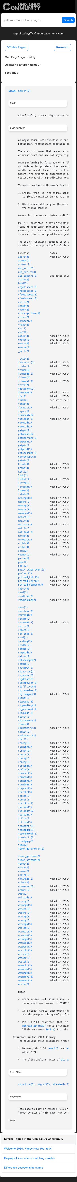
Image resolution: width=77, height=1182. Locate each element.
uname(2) (23, 871)
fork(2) (23, 400)
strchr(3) (24, 754)
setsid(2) (24, 656)
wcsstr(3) (24, 958)
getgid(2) (24, 430)
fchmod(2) (24, 370)
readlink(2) (25, 596)
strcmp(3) (24, 758)
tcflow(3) (24, 818)
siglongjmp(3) (27, 694)
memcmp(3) (24, 505)
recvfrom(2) (25, 611)
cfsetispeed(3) (28, 294)
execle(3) (24, 339)
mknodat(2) (25, 539)
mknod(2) (23, 536)
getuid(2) (24, 460)
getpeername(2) (28, 438)
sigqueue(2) (25, 713)
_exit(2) (23, 351)
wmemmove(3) (25, 976)
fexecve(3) (25, 392)
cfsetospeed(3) (28, 298)
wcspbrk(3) (25, 946)
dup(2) (22, 328)
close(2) (23, 317)
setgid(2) (24, 648)
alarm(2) (23, 279)
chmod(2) (23, 306)
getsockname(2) (28, 453)
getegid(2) (25, 422)
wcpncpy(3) (25, 905)
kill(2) (23, 471)
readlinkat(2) (27, 600)
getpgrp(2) (25, 441)
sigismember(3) (28, 690)
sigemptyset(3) (28, 683)
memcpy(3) (24, 509)
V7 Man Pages (16, 47)
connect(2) (25, 321)
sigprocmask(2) (28, 709)
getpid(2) (24, 445)
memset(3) (24, 517)
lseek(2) (23, 490)
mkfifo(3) (24, 528)
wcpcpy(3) (24, 901)
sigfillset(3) (27, 686)
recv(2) (23, 607)
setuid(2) (24, 664)
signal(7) (44, 1084)
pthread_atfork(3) (34, 1025)
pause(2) (23, 558)
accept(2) (24, 260)
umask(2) (23, 867)
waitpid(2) (25, 897)
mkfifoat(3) (25, 532)
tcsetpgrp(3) (26, 841)
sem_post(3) (25, 633)
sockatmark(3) (27, 728)
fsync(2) (23, 411)
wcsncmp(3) (25, 935)
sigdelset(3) (26, 679)
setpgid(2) (25, 652)
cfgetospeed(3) (28, 291)
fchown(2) (24, 377)
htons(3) (23, 468)
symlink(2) (25, 807)
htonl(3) (23, 464)
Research (62, 47)
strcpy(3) (24, 762)
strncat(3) (25, 773)
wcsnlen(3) (25, 943)
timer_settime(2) (29, 860)
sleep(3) (23, 724)
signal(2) (24, 698)
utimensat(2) (26, 886)
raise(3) (23, 588)
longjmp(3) (25, 486)
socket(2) (24, 731)
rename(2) (24, 618)
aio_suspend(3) (28, 275)
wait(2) (23, 893)
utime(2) (23, 882)
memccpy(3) (25, 498)
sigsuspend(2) (27, 720)
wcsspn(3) (24, 954)
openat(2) (24, 554)
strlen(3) (24, 769)
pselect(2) (25, 573)
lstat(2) (23, 494)
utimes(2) (24, 890)
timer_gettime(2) (29, 856)
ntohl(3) (23, 543)
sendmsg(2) (25, 641)
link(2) (23, 475)
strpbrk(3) (25, 788)
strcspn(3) (25, 765)
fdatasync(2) (26, 388)
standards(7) (61, 1084)
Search (68, 20)
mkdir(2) (23, 520)
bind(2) (23, 283)
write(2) (23, 984)
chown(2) (23, 309)
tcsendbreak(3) (28, 833)
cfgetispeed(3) (28, 287)
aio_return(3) (27, 272)
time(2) (23, 845)
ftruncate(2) (26, 415)
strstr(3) (24, 799)
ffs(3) (22, 396)
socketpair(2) (27, 735)
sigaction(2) (26, 671)
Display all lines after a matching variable (29, 1158)
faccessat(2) (26, 362)
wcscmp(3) (24, 916)
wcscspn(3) (25, 924)
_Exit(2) (23, 358)
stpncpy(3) (25, 746)
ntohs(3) (23, 547)
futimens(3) (25, 419)
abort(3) (23, 256)
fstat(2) (23, 404)
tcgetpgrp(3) (26, 830)
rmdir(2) (23, 626)
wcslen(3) (24, 928)
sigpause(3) (25, 701)
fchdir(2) (24, 366)
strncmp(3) (25, 777)
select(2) (24, 630)
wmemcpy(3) (25, 973)
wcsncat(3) (25, 931)
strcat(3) (24, 750)
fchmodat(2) (25, 373)
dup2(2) (23, 332)
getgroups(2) (26, 434)
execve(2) (24, 347)
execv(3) (23, 343)
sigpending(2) (27, 705)
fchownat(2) (25, 381)
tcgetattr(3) (26, 826)
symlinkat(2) (26, 811)
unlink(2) (24, 875)
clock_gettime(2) (29, 313)
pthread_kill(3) (28, 577)
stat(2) (23, 739)
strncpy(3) (25, 780)
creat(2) (23, 324)
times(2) (23, 863)
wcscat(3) (24, 909)
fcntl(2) (23, 385)
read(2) (23, 592)
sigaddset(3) (26, 675)
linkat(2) (24, 479)
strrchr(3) (25, 792)
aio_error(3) (26, 268)
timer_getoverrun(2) (31, 848)
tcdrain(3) (25, 814)
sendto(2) (24, 645)
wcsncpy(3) (25, 939)
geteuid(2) (25, 426)
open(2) (23, 551)
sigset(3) (24, 716)
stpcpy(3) (24, 743)
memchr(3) (24, 501)
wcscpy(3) (24, 920)
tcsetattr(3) (26, 837)
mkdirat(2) (25, 524)
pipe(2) (23, 562)
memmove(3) (25, 513)
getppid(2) (25, 449)
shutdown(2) (25, 667)
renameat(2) (25, 622)
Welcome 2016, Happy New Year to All (28, 1148)
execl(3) (23, 336)
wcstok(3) (24, 961)
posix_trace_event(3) (32, 569)
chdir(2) (23, 302)
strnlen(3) (25, 784)
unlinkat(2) (25, 878)
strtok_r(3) (25, 803)
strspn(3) (24, 796)
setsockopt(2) (27, 660)
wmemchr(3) (25, 965)
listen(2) (24, 483)
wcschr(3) (24, 912)
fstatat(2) (25, 407)
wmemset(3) (25, 980)
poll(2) (23, 566)
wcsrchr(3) (25, 950)
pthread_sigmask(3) (30, 584)
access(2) (24, 264)
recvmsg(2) (25, 615)
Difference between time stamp (23, 1167)
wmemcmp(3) (25, 969)
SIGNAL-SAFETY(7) (19, 91)
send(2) (23, 637)
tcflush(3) (25, 822)
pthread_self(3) (28, 581)
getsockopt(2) (27, 456)
